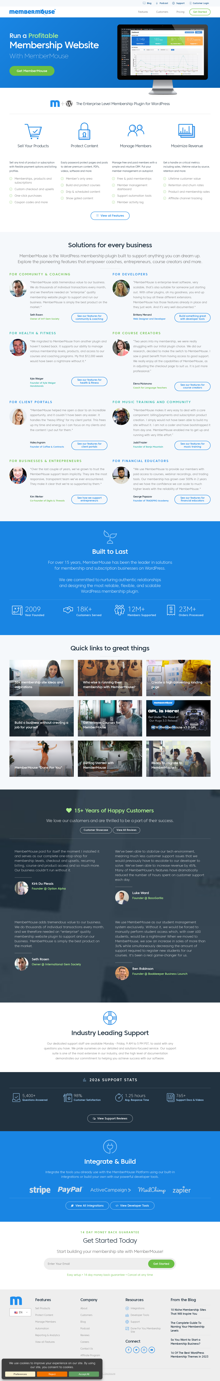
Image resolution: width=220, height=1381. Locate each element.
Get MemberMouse (32, 71)
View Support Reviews (111, 1118)
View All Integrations (89, 1205)
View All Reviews (126, 830)
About (83, 1308)
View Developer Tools (134, 1205)
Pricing (180, 12)
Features (143, 12)
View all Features (112, 215)
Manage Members (45, 1321)
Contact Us (86, 1348)
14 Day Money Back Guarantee (110, 1232)
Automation (42, 1328)
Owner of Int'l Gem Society (44, 319)
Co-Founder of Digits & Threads (47, 500)
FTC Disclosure (107, 1373)
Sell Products (42, 1308)
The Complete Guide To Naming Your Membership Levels (188, 1326)
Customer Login (200, 3)
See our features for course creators (192, 386)
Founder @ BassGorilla (147, 898)
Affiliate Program (90, 1355)
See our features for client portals (89, 445)
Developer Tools (140, 1315)
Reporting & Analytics (47, 1335)
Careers (84, 1342)
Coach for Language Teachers (150, 387)
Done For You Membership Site (146, 1330)
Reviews (84, 1335)
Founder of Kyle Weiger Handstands (43, 384)
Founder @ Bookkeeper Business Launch (160, 973)
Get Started (200, 12)
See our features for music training (192, 445)
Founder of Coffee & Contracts (47, 446)
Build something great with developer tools (192, 317)
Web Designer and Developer (149, 319)
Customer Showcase (96, 830)
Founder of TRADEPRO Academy (151, 500)
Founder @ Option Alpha (49, 888)
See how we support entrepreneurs (89, 499)
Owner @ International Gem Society (56, 964)
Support (180, 3)
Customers (162, 12)
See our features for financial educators (192, 499)
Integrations (137, 1308)
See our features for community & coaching (89, 317)
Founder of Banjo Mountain (148, 446)
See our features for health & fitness (89, 381)
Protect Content (44, 1315)
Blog (148, 3)
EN (20, 1312)
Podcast (163, 3)
